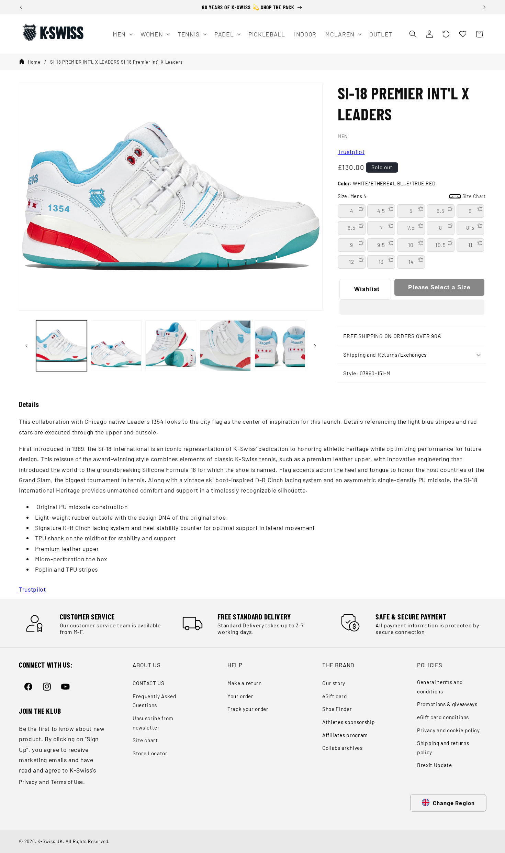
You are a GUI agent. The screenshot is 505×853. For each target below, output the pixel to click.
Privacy (28, 782)
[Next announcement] (484, 7)
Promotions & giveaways (447, 704)
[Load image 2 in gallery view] (116, 345)
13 (381, 262)
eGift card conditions (443, 717)
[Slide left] (26, 345)
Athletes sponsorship (348, 722)
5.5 (441, 211)
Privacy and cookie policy (448, 730)
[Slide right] (315, 345)
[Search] (412, 34)
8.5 (470, 228)
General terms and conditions (439, 686)
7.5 (411, 228)
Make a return (244, 683)
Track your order (248, 709)
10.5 (440, 245)
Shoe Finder (337, 709)
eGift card (334, 696)
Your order (240, 696)
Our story (333, 683)
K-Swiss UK (50, 841)
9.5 (381, 245)
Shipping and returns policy (443, 747)
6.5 (352, 228)
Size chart (145, 740)
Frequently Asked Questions (154, 701)
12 (351, 262)
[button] (446, 34)
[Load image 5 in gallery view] (280, 345)
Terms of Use (67, 782)
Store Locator (150, 753)
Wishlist (367, 289)
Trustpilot (351, 151)
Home (34, 62)
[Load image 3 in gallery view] (170, 345)
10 (411, 245)
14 (411, 262)
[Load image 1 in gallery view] (61, 345)
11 (470, 245)
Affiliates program (345, 735)
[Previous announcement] (21, 7)
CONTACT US (149, 683)
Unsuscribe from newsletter (153, 723)
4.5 (381, 211)
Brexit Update (434, 765)
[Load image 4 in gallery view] (225, 345)
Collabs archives (342, 748)
